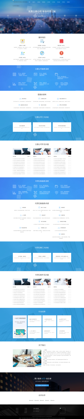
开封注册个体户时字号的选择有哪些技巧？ (19, 167)
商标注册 (17, 409)
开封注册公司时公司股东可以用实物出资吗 (19, 172)
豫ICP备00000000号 (43, 416)
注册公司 (17, 408)
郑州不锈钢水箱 (24, 418)
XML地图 (47, 416)
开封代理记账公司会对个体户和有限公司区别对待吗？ (19, 289)
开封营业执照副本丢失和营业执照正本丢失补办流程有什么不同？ (40, 170)
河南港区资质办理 (54, 418)
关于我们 (17, 412)
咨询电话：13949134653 (42, 385)
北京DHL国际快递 (32, 418)
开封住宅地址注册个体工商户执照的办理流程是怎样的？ (19, 162)
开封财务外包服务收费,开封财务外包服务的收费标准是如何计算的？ (40, 289)
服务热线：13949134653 (42, 16)
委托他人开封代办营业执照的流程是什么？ (19, 168)
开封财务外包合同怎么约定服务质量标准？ (39, 299)
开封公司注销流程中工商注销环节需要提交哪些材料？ (60, 167)
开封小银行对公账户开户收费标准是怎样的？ (60, 297)
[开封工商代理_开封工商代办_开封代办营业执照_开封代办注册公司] (20, 3)
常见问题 (25, 411)
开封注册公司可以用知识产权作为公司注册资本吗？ (60, 173)
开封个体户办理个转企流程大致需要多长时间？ (40, 173)
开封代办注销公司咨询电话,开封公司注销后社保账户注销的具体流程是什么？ (40, 162)
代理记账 (25, 408)
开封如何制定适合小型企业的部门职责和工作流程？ (60, 162)
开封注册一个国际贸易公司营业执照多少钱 (19, 170)
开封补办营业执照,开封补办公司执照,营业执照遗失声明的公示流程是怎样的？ (40, 165)
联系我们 (25, 412)
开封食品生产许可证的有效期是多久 (18, 292)
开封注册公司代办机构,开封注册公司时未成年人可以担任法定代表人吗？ (40, 160)
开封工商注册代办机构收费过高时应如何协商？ (60, 292)
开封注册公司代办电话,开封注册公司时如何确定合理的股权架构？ (40, 168)
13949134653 (37, 411)
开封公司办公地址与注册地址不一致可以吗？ (19, 173)
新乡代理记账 (45, 418)
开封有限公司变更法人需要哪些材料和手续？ (19, 299)
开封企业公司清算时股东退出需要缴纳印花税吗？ (19, 304)
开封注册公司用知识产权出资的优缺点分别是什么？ (60, 172)
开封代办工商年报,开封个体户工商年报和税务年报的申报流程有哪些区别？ (40, 167)
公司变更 (25, 409)
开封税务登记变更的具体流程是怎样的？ (19, 302)
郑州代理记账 (42, 418)
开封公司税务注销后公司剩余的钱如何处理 (39, 294)
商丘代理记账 (58, 418)
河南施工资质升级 (63, 418)
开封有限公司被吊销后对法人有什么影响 (59, 160)
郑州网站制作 (50, 416)
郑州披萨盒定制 (28, 418)
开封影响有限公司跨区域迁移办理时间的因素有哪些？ (19, 294)
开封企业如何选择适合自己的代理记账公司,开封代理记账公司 (40, 292)
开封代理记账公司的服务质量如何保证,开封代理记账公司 (40, 297)
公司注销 (17, 411)
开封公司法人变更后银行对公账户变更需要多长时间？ (19, 160)
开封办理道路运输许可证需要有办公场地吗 (19, 297)
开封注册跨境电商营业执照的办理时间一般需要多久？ (19, 165)
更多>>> (28, 156)
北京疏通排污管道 (37, 418)
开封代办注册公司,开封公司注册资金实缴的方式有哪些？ (40, 172)
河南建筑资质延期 (49, 418)
